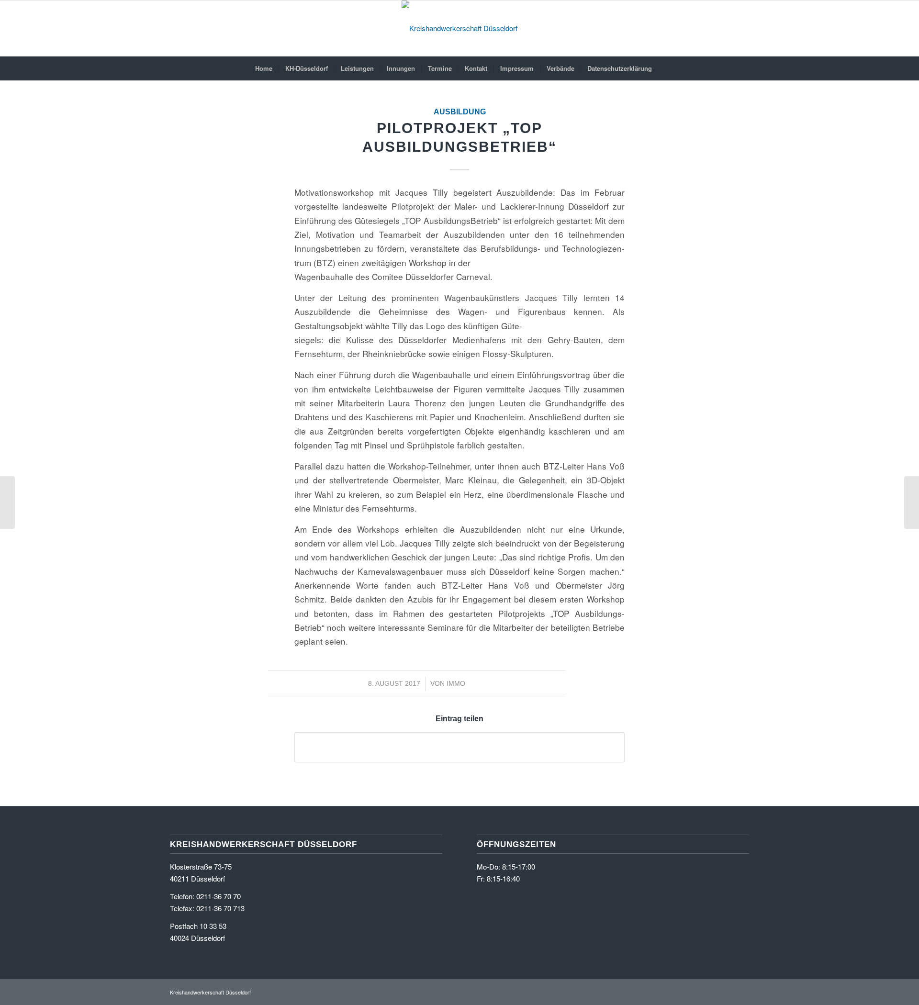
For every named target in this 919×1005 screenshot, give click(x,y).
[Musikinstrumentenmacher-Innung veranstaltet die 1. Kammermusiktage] (7, 502)
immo (456, 683)
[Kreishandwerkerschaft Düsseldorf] (459, 28)
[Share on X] (459, 747)
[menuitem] (264, 68)
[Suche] (664, 68)
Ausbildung (460, 112)
